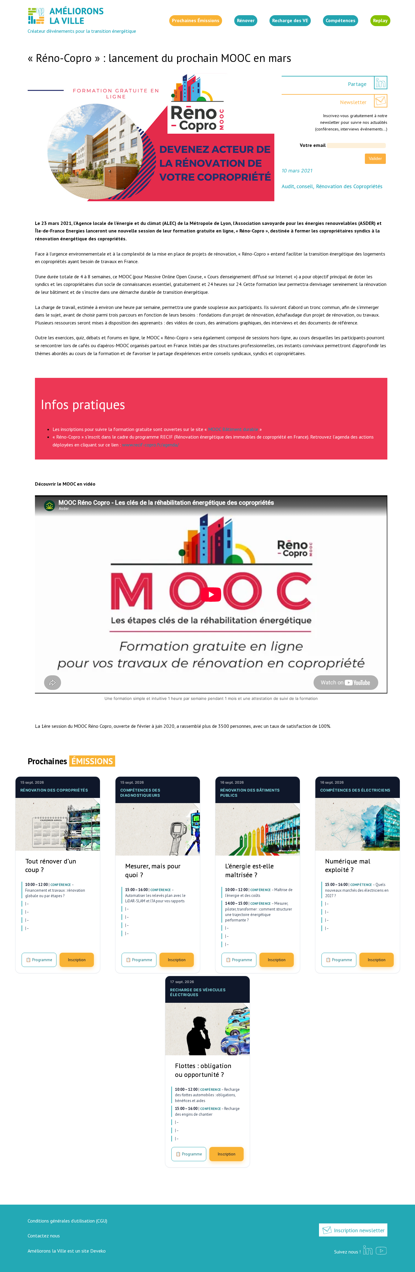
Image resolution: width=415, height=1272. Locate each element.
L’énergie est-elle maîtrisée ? (249, 870)
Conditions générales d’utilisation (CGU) (67, 1221)
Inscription (77, 959)
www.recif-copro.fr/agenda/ (150, 445)
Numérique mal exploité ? (347, 865)
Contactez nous (44, 1236)
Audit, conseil (297, 186)
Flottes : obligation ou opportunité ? (203, 1070)
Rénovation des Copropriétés (349, 186)
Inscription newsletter (358, 1230)
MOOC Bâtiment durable (233, 429)
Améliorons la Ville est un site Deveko (67, 1251)
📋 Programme (39, 959)
